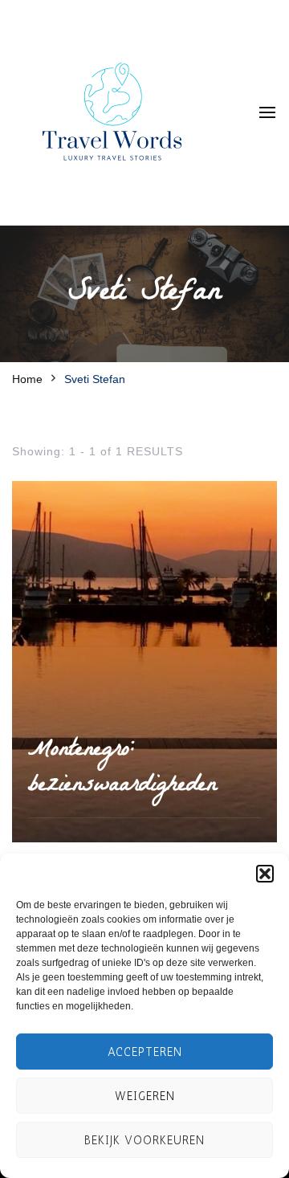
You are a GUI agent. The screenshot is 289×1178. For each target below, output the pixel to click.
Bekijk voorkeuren (144, 1140)
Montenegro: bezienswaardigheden (122, 769)
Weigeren (145, 1096)
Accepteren (145, 1052)
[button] (265, 874)
